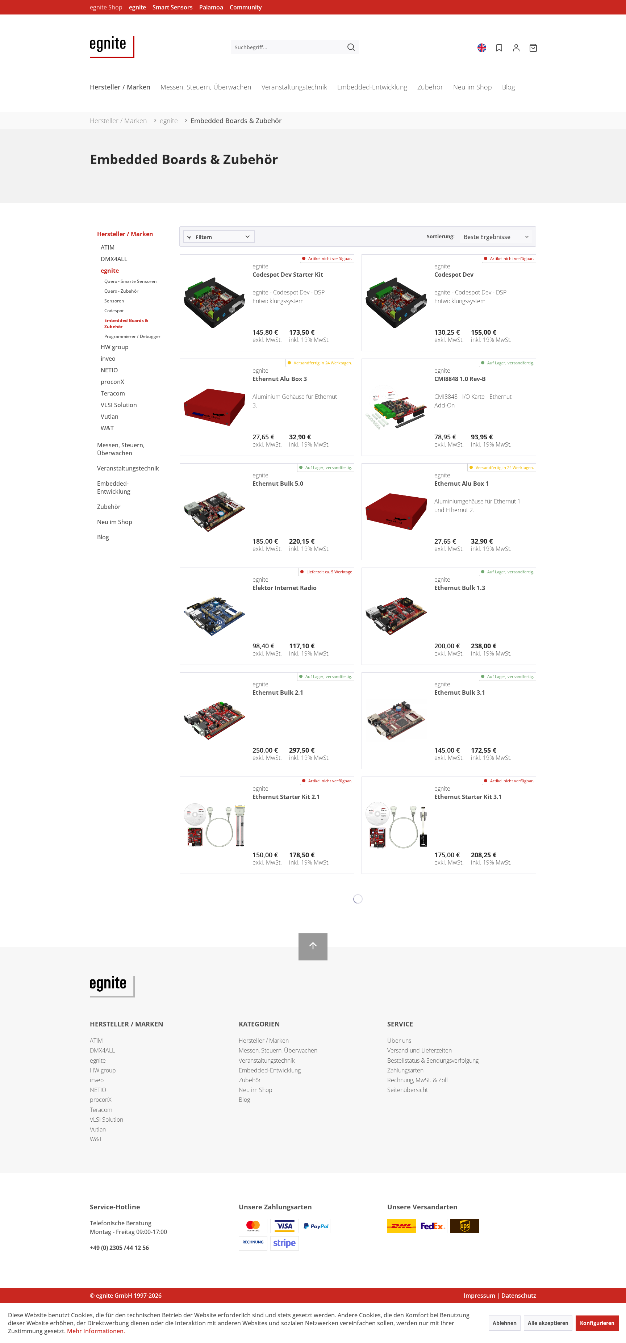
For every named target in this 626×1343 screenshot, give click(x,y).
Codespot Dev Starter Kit (288, 275)
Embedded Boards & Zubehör (126, 323)
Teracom (113, 393)
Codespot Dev (453, 275)
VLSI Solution (119, 405)
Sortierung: (441, 236)
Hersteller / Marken (125, 234)
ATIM (108, 247)
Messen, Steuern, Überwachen (121, 449)
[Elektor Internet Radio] (214, 616)
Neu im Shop (114, 522)
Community (246, 7)
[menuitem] (295, 47)
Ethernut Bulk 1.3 (459, 588)
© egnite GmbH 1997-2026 (126, 1296)
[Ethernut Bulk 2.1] (214, 721)
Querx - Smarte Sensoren (130, 281)
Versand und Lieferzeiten (419, 1050)
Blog (103, 537)
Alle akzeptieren (548, 1322)
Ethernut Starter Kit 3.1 (468, 797)
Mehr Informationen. (96, 1331)
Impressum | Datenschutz (500, 1296)
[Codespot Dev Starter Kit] (214, 303)
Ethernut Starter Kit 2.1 (286, 797)
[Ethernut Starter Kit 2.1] (214, 825)
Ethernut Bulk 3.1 (459, 692)
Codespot (114, 310)
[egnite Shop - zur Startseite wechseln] (112, 47)
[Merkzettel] (498, 47)
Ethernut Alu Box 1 (461, 484)
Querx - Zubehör (121, 291)
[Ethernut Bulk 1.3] (396, 616)
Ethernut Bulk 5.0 (278, 484)
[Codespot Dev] (396, 303)
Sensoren (114, 301)
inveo (108, 359)
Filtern (203, 237)
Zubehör (109, 507)
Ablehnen (505, 1322)
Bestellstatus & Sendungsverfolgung (433, 1060)
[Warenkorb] (534, 47)
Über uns (399, 1041)
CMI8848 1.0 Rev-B (460, 379)
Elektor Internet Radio (285, 588)
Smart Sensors (173, 7)
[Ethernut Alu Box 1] (396, 512)
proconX (112, 382)
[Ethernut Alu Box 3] (214, 407)
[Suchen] (351, 47)
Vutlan (109, 417)
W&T (107, 428)
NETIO (109, 370)
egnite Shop (106, 7)
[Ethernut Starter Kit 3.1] (396, 825)
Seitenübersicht (407, 1090)
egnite (137, 7)
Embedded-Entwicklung (113, 487)
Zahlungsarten (405, 1070)
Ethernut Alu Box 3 (280, 379)
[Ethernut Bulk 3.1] (396, 721)
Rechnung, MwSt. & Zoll (417, 1080)
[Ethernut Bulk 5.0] (214, 512)
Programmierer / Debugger (132, 336)
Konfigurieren (597, 1322)
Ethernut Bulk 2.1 (278, 692)
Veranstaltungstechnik (128, 468)
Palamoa (211, 7)
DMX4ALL (114, 259)
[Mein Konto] (516, 47)
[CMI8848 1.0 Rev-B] (396, 407)
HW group (115, 347)
